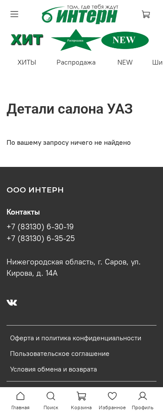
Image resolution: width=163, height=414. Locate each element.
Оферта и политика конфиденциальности (75, 337)
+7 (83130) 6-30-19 (40, 226)
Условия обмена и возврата (53, 369)
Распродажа (76, 62)
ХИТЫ (26, 62)
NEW (125, 62)
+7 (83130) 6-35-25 (41, 238)
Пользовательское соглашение (60, 353)
